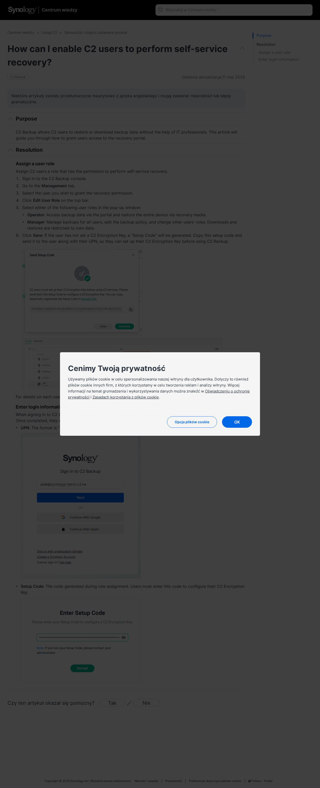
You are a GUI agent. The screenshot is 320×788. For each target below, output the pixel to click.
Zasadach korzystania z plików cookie (125, 397)
